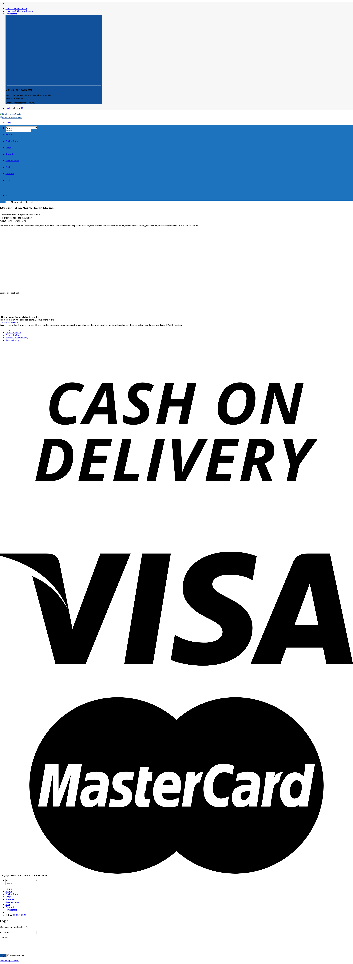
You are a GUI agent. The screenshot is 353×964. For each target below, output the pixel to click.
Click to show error (9, 322)
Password (5, 932)
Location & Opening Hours (19, 11)
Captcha (4, 937)
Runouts (10, 154)
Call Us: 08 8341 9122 (16, 8)
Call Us (10, 108)
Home (9, 128)
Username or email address (13, 927)
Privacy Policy (12, 335)
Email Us (20, 108)
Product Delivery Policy (17, 337)
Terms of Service (13, 332)
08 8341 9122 (19, 915)
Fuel (8, 167)
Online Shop (12, 141)
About (9, 134)
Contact (10, 173)
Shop (8, 147)
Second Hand (12, 160)
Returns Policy (12, 340)
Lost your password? (9, 960)
